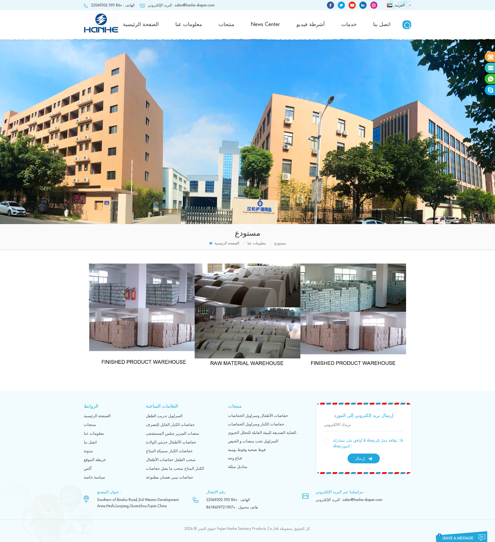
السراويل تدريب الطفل (164, 416)
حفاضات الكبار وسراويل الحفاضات (256, 424)
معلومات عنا (188, 24)
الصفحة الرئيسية (141, 24)
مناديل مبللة (237, 467)
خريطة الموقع (95, 460)
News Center (265, 24)
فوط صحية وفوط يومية (247, 450)
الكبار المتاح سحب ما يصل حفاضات (175, 469)
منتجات (226, 24)
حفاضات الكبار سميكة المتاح (169, 451)
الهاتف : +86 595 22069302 (113, 5)
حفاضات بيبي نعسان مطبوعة (169, 477)
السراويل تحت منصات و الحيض (253, 441)
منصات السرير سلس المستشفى (172, 434)
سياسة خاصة (94, 477)
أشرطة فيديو (310, 24)
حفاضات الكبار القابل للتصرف (170, 425)
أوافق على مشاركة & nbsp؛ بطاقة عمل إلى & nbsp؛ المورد (368, 443)
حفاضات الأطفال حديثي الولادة (171, 442)
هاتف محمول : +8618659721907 (232, 507)
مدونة (88, 451)
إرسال (360, 458)
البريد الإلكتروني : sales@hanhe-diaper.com (181, 5)
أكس (88, 469)
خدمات (349, 24)
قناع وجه (235, 458)
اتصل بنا (382, 24)
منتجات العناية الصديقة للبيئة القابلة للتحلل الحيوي (264, 433)
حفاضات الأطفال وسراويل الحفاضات (258, 416)
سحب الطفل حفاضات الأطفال (171, 460)
